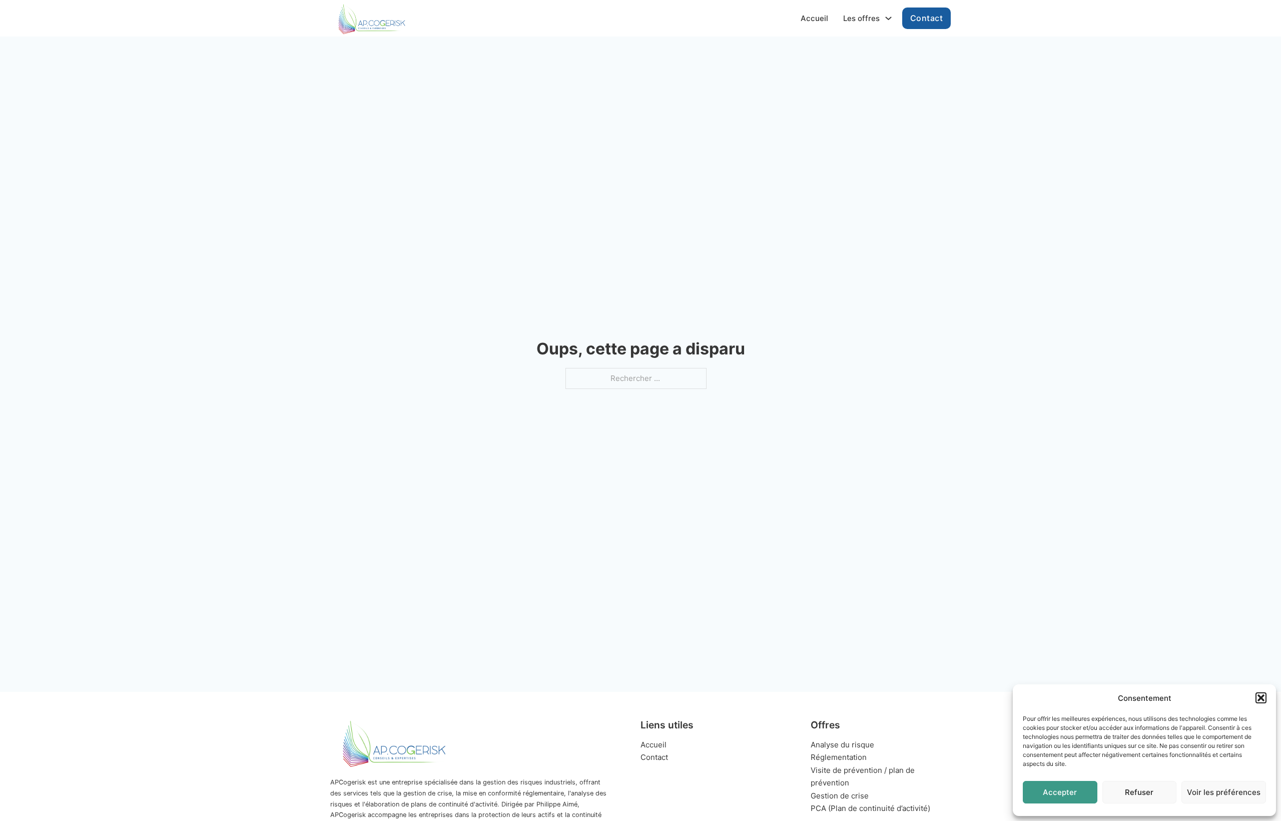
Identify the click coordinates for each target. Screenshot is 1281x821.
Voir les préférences (1223, 792)
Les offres (861, 18)
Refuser (1139, 792)
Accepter (1060, 792)
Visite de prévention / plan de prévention (863, 776)
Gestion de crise (840, 795)
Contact (926, 18)
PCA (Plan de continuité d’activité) (870, 808)
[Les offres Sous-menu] (888, 18)
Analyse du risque (842, 744)
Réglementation (839, 757)
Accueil (814, 18)
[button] (1261, 698)
